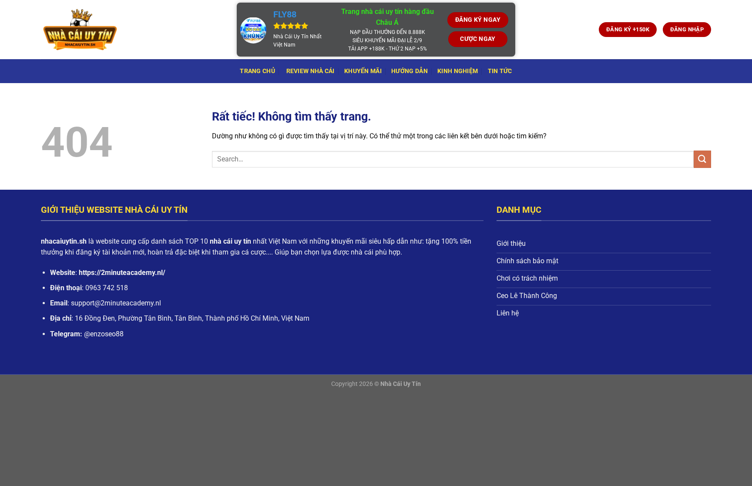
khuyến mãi (363, 71)
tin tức (500, 71)
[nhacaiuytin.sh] (132, 29)
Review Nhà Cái (309, 71)
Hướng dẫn (409, 71)
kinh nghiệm (457, 71)
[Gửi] (702, 159)
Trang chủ (257, 71)
